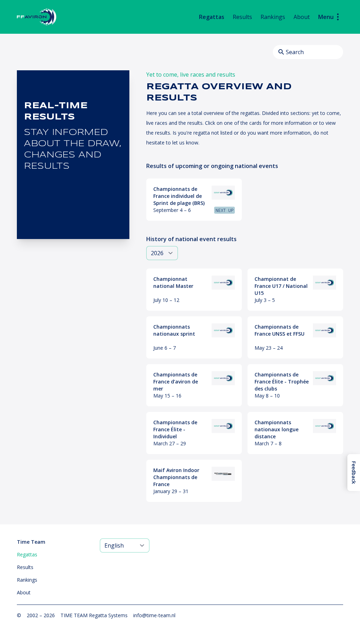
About (302, 17)
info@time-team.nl (154, 615)
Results (242, 17)
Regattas (211, 17)
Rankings (273, 17)
